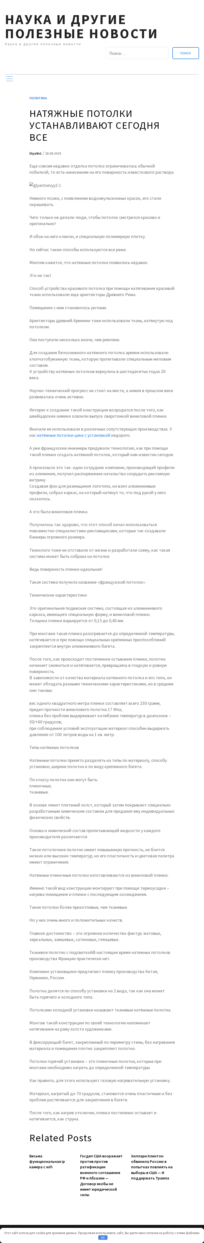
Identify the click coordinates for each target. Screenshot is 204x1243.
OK (103, 1238)
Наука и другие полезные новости (81, 26)
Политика (38, 98)
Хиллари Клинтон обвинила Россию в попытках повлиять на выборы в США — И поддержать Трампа (152, 1167)
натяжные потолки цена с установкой (73, 435)
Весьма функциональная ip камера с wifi (47, 1161)
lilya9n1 (35, 153)
